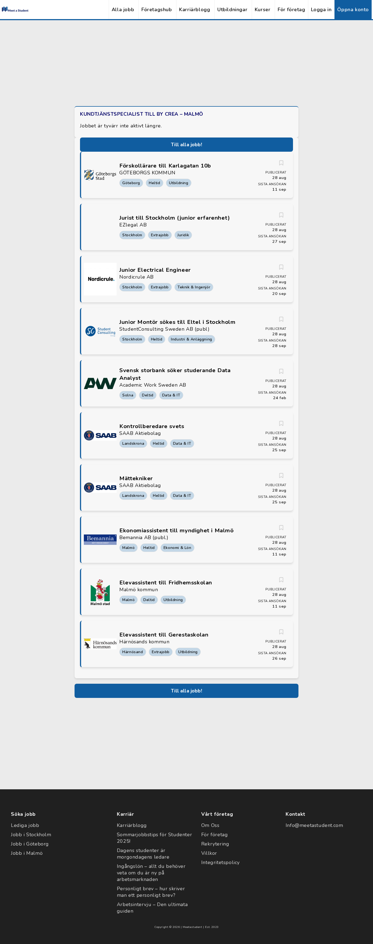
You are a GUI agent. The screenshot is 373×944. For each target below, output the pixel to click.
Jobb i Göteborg (30, 844)
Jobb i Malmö (27, 853)
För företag (291, 9)
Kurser (263, 9)
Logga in (321, 9)
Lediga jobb (25, 825)
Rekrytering (215, 844)
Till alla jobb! (186, 144)
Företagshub (156, 9)
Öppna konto (353, 9)
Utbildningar (232, 9)
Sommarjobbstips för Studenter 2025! (154, 837)
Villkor (209, 853)
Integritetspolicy (220, 862)
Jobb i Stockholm (31, 834)
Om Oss (210, 825)
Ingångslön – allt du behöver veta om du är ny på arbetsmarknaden (151, 873)
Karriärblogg (194, 9)
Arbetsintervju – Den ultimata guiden (152, 907)
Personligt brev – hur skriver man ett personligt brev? (151, 891)
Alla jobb (123, 9)
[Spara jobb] (281, 163)
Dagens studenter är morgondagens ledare (143, 853)
